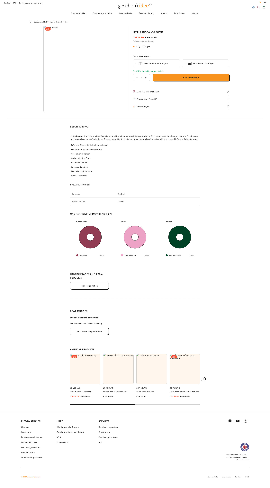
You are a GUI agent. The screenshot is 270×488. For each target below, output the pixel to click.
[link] (86, 69)
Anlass (164, 13)
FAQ (15, 3)
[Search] (258, 7)
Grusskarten (104, 432)
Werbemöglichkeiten (30, 447)
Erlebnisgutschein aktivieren (30, 3)
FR (265, 2)
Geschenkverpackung (108, 427)
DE (260, 2)
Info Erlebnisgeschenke (31, 457)
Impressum (26, 432)
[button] (136, 77)
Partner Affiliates (29, 442)
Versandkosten (148, 41)
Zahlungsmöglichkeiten (31, 437)
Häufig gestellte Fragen (68, 427)
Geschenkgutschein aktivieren (70, 432)
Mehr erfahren (243, 460)
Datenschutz (62, 442)
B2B (100, 442)
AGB (59, 437)
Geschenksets (125, 13)
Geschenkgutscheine (102, 13)
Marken (195, 13)
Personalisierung (146, 13)
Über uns (25, 427)
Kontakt (7, 3)
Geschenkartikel (78, 13)
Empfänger (179, 13)
